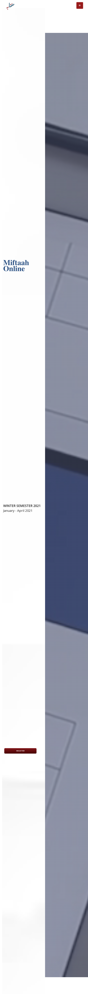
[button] (79, 5)
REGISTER (20, 751)
